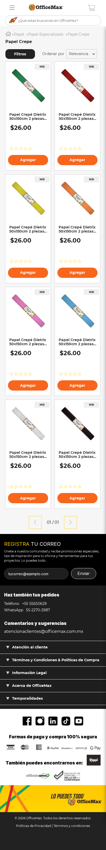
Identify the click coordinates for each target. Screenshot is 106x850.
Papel (19, 34)
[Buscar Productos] (13, 20)
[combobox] (53, 20)
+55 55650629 (34, 603)
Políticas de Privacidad (33, 826)
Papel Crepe (78, 34)
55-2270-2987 (37, 610)
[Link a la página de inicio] (8, 34)
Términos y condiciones (72, 826)
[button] (22, 54)
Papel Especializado (46, 34)
